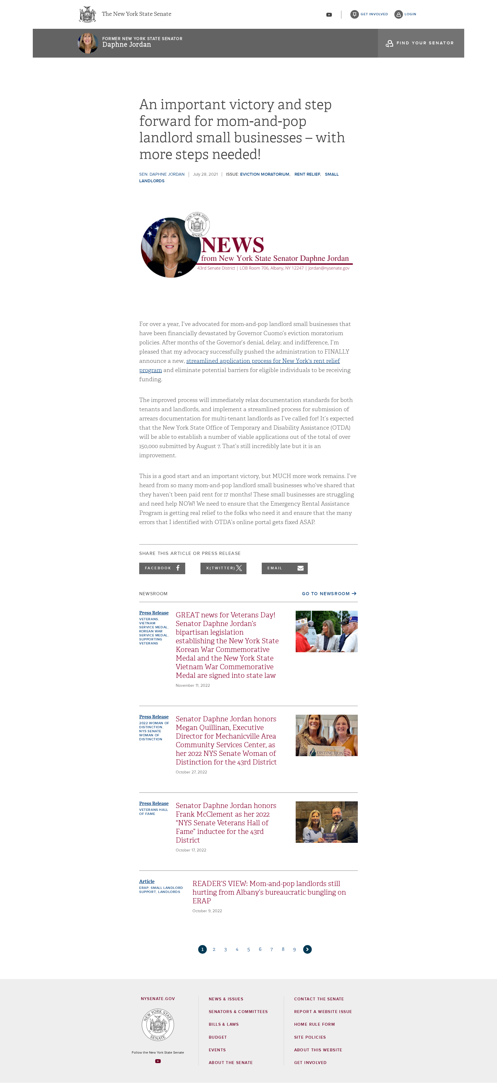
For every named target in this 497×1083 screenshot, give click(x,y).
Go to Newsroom (326, 593)
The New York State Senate (136, 14)
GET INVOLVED (310, 1063)
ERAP (143, 888)
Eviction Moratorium (264, 174)
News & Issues (226, 999)
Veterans (148, 619)
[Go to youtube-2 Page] (158, 1061)
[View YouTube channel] (329, 14)
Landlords (169, 892)
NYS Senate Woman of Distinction (151, 735)
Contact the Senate (319, 999)
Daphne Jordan (126, 45)
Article (146, 882)
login (410, 14)
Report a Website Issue (323, 1012)
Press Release (154, 613)
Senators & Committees (238, 1012)
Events (217, 1050)
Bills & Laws (224, 1025)
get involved (374, 14)
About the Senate (231, 1063)
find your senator (425, 43)
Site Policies (310, 1037)
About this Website (318, 1050)
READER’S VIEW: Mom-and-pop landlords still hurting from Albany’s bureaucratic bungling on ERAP (269, 892)
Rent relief (307, 174)
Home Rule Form (314, 1025)
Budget (218, 1037)
